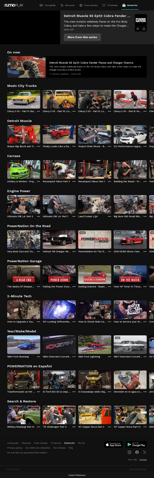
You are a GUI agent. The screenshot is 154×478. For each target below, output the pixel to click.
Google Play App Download (136, 445)
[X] (144, 452)
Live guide (50, 5)
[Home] (13, 5)
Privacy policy (14, 447)
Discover (70, 5)
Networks (132, 5)
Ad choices (59, 447)
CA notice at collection (37, 447)
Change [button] (143, 459)
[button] (82, 37)
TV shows (112, 5)
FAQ (70, 447)
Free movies (91, 5)
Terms (81, 443)
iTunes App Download (114, 445)
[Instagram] (129, 452)
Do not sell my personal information (27, 452)
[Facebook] (137, 452)
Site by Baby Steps (138, 469)
